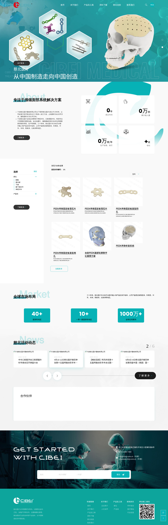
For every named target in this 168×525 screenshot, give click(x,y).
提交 (118, 474)
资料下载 (103, 5)
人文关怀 (104, 509)
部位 (115, 506)
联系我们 (130, 5)
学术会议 (130, 506)
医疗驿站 (130, 509)
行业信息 (130, 512)
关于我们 (74, 5)
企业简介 (104, 506)
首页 (62, 5)
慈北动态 (117, 5)
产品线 (116, 509)
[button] (162, 40)
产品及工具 (89, 5)
